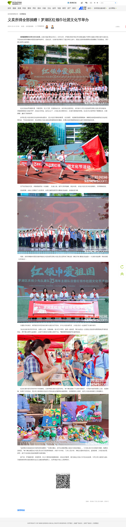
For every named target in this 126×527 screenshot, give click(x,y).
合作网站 (112, 8)
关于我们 (69, 523)
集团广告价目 (78, 523)
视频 (14, 8)
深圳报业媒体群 (100, 8)
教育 (64, 8)
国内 (39, 8)
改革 (54, 8)
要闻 (29, 8)
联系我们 (96, 523)
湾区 (34, 8)
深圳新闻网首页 (13, 14)
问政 (44, 8)
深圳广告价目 (88, 523)
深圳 (9, 8)
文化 (49, 8)
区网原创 (23, 14)
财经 (74, 8)
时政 (24, 8)
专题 (59, 8)
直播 (19, 8)
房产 (69, 8)
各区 (89, 8)
